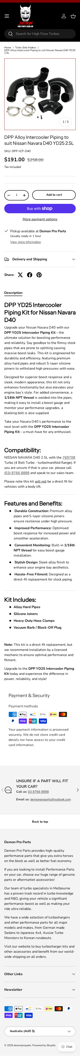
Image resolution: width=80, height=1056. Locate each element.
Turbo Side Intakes (25, 47)
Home (7, 47)
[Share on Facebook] (29, 275)
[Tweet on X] (20, 275)
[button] (73, 16)
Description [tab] (13, 292)
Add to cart (54, 195)
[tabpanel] (40, 491)
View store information (25, 242)
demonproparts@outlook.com (50, 799)
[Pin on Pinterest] (39, 275)
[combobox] (40, 34)
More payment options (40, 219)
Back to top (40, 822)
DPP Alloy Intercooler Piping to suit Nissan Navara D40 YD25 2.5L (39, 51)
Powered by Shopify (43, 1045)
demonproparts (22, 1045)
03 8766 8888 (38, 791)
